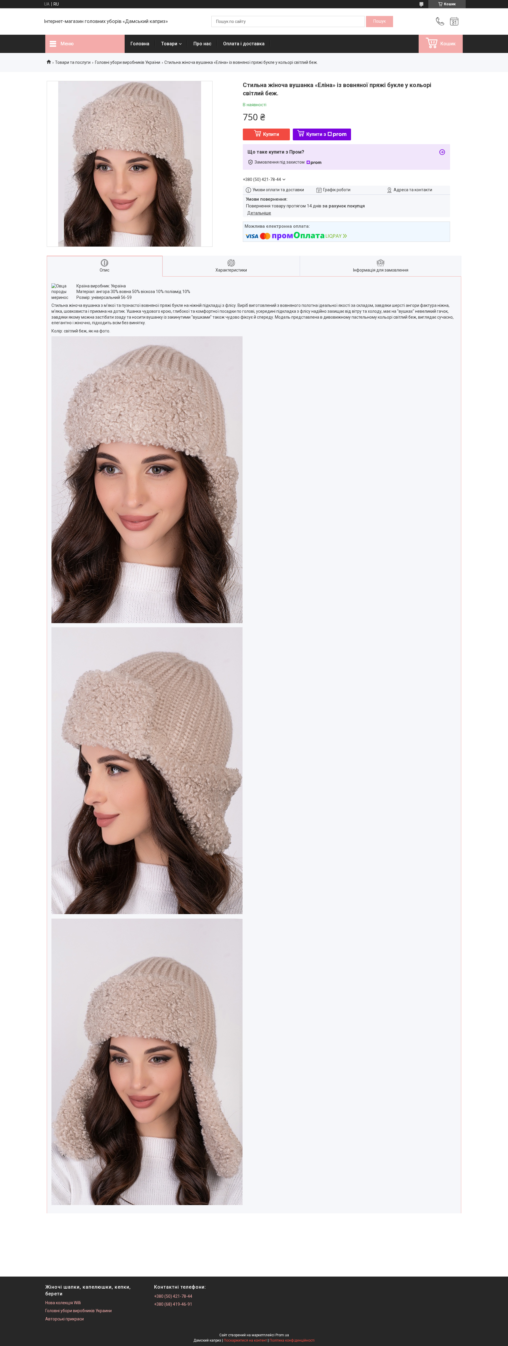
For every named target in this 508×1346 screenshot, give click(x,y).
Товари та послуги (73, 62)
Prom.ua (282, 1335)
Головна (140, 43)
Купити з (316, 134)
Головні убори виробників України (127, 62)
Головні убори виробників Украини (78, 1310)
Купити (271, 134)
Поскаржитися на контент (245, 1340)
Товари (169, 43)
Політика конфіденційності (292, 1340)
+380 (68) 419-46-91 (173, 1304)
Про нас (202, 43)
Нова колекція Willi (63, 1302)
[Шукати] (379, 21)
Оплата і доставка (244, 43)
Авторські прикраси (64, 1319)
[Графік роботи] (454, 21)
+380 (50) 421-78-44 (173, 1296)
